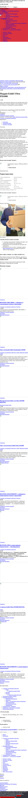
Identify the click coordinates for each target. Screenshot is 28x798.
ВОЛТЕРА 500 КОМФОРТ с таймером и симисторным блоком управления (12, 494)
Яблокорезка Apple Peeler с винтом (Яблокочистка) (12, 88)
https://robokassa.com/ (8, 248)
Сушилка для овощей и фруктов (12, 80)
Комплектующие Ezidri (11, 13)
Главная (2, 80)
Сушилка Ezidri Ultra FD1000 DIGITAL (12, 607)
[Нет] (15, 797)
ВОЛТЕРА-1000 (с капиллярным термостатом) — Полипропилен (10, 545)
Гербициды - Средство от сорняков (11, 707)
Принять (19, 795)
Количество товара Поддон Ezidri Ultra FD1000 (13, 110)
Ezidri (7, 12)
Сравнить (5, 770)
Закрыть (2, 683)
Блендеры (8, 22)
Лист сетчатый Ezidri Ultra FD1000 (8, 84)
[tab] (15, 122)
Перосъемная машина (8, 709)
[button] (2, 313)
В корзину (3, 113)
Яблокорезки (9, 27)
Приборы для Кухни (8, 697)
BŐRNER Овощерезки (11, 20)
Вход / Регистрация (7, 771)
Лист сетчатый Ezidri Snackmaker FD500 (12, 350)
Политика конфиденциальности (7, 797)
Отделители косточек (11, 25)
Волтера (8, 15)
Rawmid (8, 17)
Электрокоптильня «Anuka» (10, 696)
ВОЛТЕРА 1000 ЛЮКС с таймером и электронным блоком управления (11, 303)
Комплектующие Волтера (12, 16)
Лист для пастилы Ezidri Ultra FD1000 (12, 445)
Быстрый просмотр (4, 314)
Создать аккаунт (4, 782)
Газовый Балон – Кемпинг (9, 706)
